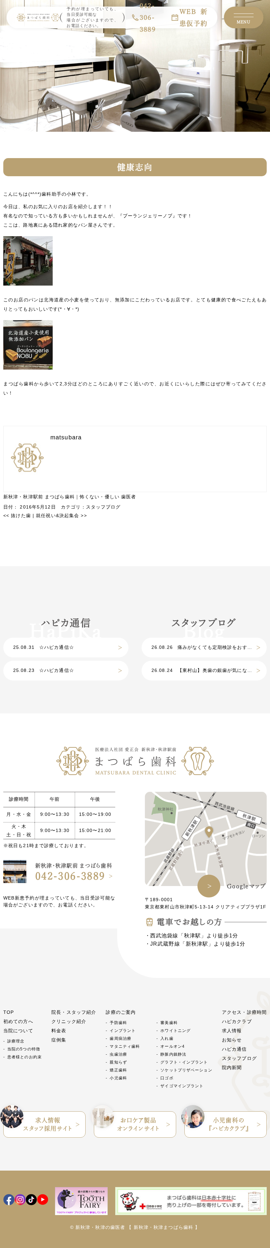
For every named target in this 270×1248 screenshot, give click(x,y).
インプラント (123, 1030)
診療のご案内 (121, 1012)
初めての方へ (18, 1021)
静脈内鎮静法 (173, 1054)
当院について (18, 1030)
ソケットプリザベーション (186, 1070)
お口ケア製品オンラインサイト (138, 1124)
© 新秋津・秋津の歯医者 (97, 1227)
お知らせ (232, 1039)
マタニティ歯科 (125, 1046)
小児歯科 (118, 1078)
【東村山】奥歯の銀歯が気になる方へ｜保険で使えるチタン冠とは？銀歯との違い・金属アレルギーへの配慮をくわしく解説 (209, 670)
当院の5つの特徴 (23, 1049)
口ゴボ (166, 1078)
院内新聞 (232, 1067)
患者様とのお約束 (24, 1057)
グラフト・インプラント (184, 1062)
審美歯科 (168, 1022)
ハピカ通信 (234, 1049)
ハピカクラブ (237, 1021)
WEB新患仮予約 (193, 17)
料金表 (58, 1030)
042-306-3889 (70, 876)
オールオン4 (172, 1046)
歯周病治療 (120, 1038)
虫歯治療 (118, 1054)
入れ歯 (166, 1038)
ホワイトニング (175, 1030)
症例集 (58, 1039)
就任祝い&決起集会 (61, 515)
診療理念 (15, 1041)
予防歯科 (118, 1022)
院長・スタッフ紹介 (73, 1012)
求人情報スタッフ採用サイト (47, 1124)
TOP (8, 1012)
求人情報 (232, 1030)
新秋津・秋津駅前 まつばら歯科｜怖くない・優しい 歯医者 (69, 496)
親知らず (118, 1062)
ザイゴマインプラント (181, 1086)
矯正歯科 (118, 1070)
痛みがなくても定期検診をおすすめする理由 (209, 647)
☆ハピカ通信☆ (43, 647)
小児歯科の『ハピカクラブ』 (229, 1124)
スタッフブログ (103, 507)
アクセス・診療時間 (244, 1012)
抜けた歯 (17, 515)
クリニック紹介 (68, 1021)
